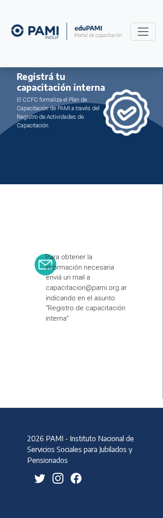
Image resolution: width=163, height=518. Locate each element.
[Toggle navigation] (143, 32)
